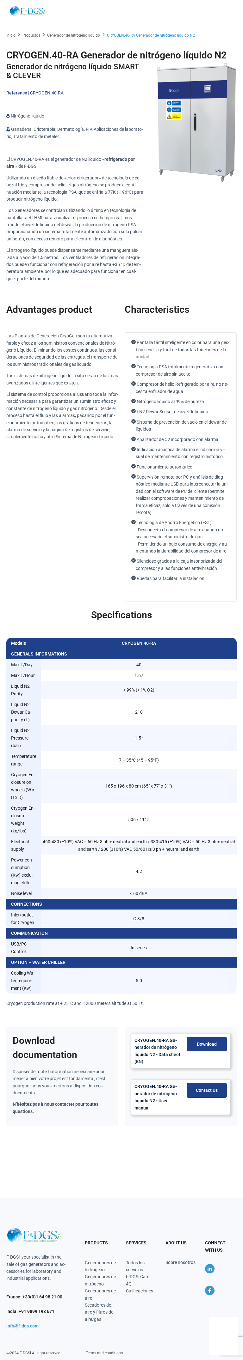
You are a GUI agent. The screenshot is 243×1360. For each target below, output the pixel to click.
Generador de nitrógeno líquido (73, 35)
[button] (228, 11)
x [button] (233, 1322)
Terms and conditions (104, 1353)
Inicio (11, 35)
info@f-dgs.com (22, 1325)
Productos (31, 35)
